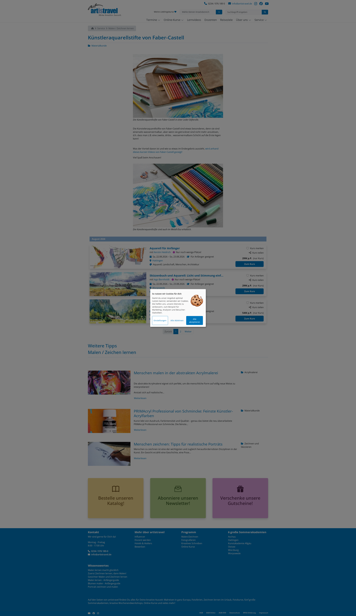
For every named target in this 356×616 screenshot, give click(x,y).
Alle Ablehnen (177, 320)
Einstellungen (160, 320)
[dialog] (178, 308)
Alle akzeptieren (194, 320)
